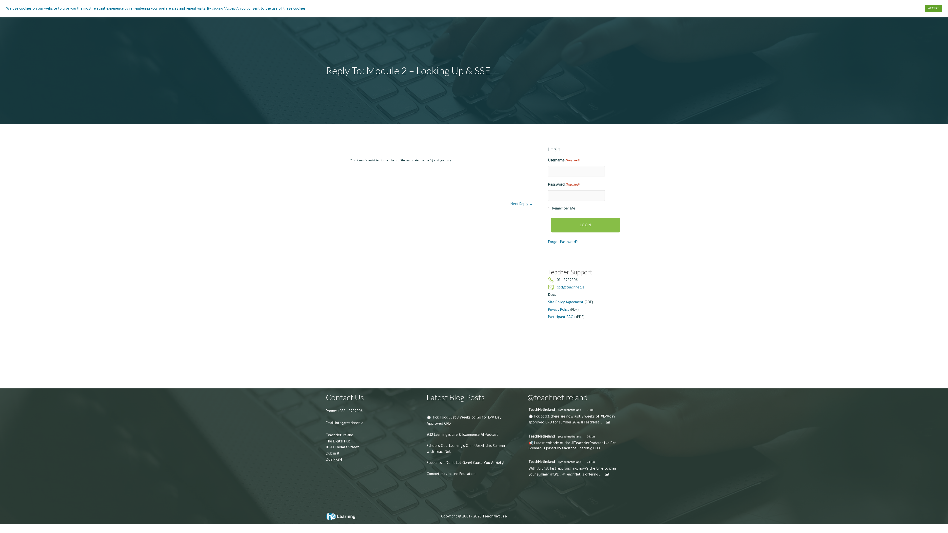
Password (563, 184)
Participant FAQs (561, 317)
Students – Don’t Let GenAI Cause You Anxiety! (465, 462)
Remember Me (563, 208)
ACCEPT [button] (933, 8)
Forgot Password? (563, 242)
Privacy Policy (558, 309)
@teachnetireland (569, 410)
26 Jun (591, 437)
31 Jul (590, 410)
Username (563, 160)
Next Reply (522, 204)
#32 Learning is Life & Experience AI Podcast (462, 434)
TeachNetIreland (542, 409)
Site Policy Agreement (566, 302)
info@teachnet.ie (348, 423)
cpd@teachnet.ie (571, 287)
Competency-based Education (451, 473)
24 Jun (591, 462)
